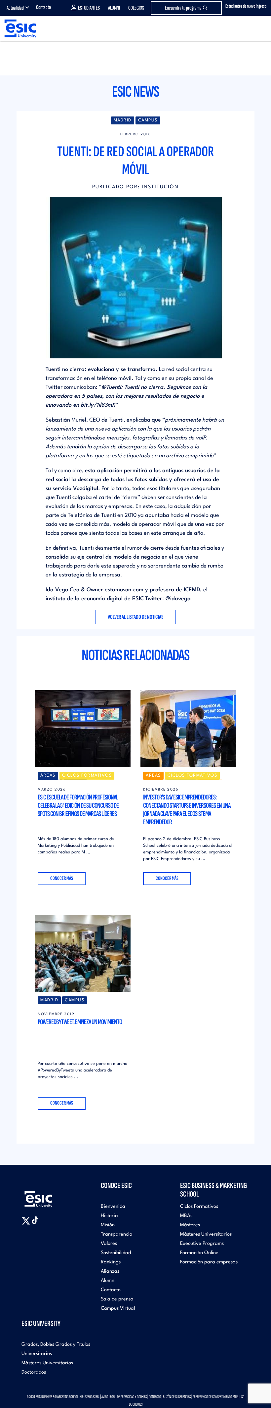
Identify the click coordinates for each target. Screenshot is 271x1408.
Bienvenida (113, 1206)
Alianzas (110, 1271)
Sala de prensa (117, 1299)
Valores (109, 1243)
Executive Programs (202, 1243)
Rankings (111, 1262)
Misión (108, 1225)
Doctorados (33, 1372)
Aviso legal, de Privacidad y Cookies (124, 1396)
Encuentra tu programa (183, 8)
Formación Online (199, 1252)
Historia (109, 1215)
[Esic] (47, 1195)
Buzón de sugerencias (177, 1396)
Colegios (136, 8)
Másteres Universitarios (206, 1234)
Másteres (190, 1225)
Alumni (114, 8)
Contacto (43, 7)
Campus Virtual (118, 1308)
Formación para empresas (209, 1262)
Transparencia (117, 1234)
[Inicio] (18, 28)
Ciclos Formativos (199, 1206)
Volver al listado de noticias (136, 616)
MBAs (186, 1215)
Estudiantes (89, 8)
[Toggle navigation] (259, 29)
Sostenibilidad (116, 1252)
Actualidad (15, 8)
